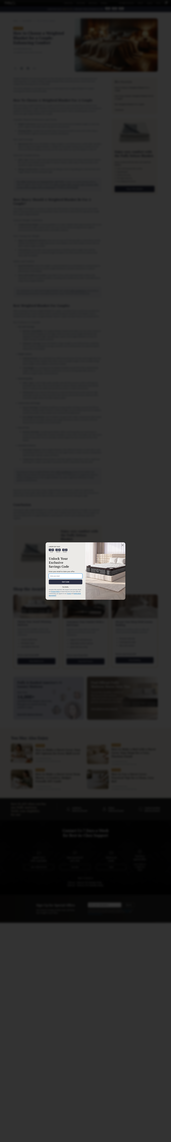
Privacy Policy (55, 591)
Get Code (65, 581)
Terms (69, 593)
